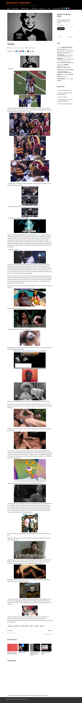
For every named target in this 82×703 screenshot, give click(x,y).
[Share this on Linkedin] (23, 51)
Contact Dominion (56, 8)
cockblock (63, 49)
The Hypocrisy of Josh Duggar (45, 653)
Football (10, 626)
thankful (63, 76)
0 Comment (23, 47)
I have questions (69, 55)
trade (67, 76)
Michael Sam (64, 60)
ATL (60, 47)
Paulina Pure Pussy (25, 626)
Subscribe (61, 28)
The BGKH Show (34, 8)
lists (64, 59)
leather (60, 59)
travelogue (61, 78)
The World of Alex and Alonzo (65, 90)
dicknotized (70, 51)
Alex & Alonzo (42, 8)
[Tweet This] (18, 51)
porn (32, 626)
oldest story (66, 62)
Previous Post (16, 631)
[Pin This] (21, 51)
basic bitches (67, 47)
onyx (62, 65)
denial (65, 51)
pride (66, 70)
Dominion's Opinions (18, 2)
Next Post (42, 632)
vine (69, 78)
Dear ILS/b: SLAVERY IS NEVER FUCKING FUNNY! (12, 653)
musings (59, 62)
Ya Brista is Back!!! (22, 652)
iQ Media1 (38, 234)
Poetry (49, 8)
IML (58, 56)
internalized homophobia (65, 56)
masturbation (59, 60)
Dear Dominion (60, 51)
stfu (62, 74)
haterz (69, 52)
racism (37, 626)
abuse (58, 47)
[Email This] (30, 51)
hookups (61, 55)
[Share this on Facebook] (16, 51)
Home (8, 8)
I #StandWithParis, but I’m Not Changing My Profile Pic (34, 653)
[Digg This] (28, 51)
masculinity (17, 626)
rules (70, 72)
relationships (62, 72)
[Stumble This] (26, 51)
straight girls (65, 74)
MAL (66, 59)
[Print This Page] (33, 51)
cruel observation (70, 49)
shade (42, 626)
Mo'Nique (68, 60)
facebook (60, 53)
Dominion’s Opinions (25, 8)
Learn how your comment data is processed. (36, 695)
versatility (67, 78)
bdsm (59, 49)
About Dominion (15, 8)
